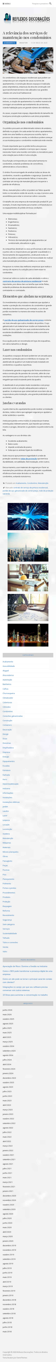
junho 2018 (7, 1327)
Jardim (5, 806)
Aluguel (6, 670)
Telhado (6, 938)
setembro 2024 (9, 1051)
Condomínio (32, 483)
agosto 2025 (8, 1023)
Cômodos (7, 707)
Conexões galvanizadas (13, 716)
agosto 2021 (8, 1164)
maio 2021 (7, 1177)
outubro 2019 (8, 1254)
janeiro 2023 (8, 1114)
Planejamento (8, 879)
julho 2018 (7, 1322)
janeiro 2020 (8, 1241)
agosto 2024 (8, 1055)
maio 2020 (7, 1227)
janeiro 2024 (8, 1073)
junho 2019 (7, 1272)
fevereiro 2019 (9, 1291)
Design (5, 734)
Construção (7, 720)
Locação (6, 824)
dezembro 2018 (9, 1300)
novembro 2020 (9, 1200)
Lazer (5, 815)
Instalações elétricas (11, 802)
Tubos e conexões (10, 942)
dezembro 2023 (9, 1078)
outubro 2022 (8, 1118)
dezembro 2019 (9, 1245)
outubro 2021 (8, 1155)
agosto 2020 (8, 1214)
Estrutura (6, 770)
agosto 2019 (8, 1263)
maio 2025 (7, 1032)
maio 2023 (7, 1100)
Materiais (6, 847)
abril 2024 (7, 1064)
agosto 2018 (8, 1318)
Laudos (6, 811)
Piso (4, 874)
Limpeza (6, 820)
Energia (6, 756)
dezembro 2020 (9, 1195)
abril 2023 (7, 1105)
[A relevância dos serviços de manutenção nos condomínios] (28, 60)
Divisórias (7, 743)
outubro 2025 (8, 1019)
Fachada (6, 775)
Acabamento (9, 43)
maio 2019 (7, 1277)
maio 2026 (7, 1014)
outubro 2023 (8, 1082)
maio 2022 (7, 1137)
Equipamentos (9, 761)
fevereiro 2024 (9, 1069)
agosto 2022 (8, 1128)
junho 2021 (7, 1173)
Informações (8, 793)
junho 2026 (7, 1010)
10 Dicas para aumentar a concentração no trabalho (25, 995)
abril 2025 (7, 1037)
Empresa (6, 752)
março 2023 (8, 1109)
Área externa (8, 675)
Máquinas (7, 843)
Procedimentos (9, 892)
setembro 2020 (9, 1209)
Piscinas (6, 870)
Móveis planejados (10, 852)
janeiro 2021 (8, 1191)
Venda (5, 947)
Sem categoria (9, 924)
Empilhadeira (8, 747)
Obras (5, 856)
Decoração (7, 729)
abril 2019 (7, 1282)
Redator (24, 43)
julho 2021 (7, 1168)
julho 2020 (7, 1218)
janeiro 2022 (8, 1150)
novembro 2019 (9, 1250)
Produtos (6, 897)
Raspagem (7, 906)
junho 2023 (7, 1096)
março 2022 (8, 1146)
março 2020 (8, 1236)
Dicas (5, 738)
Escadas (6, 766)
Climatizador (8, 698)
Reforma (6, 910)
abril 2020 (7, 1232)
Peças (5, 865)
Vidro (5, 951)
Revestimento (8, 915)
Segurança (7, 920)
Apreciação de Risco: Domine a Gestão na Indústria (25, 966)
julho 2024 (7, 1060)
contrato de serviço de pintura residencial (30, 487)
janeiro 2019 (8, 1295)
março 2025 (8, 1041)
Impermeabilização (10, 784)
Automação (7, 679)
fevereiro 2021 (9, 1186)
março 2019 (8, 1286)
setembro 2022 (9, 1123)
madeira (6, 834)
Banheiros (7, 684)
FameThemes (22, 1358)
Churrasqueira (9, 693)
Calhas (5, 689)
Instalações (7, 797)
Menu (8, 4)
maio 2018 (7, 1331)
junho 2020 (7, 1223)
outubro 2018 (8, 1309)
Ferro (5, 779)
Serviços (6, 929)
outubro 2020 (8, 1204)
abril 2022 (7, 1141)
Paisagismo (7, 861)
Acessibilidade (9, 666)
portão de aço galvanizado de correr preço (20, 490)
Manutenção (43, 483)
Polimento (7, 883)
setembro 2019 (9, 1259)
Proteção (6, 901)
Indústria (6, 788)
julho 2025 (7, 1028)
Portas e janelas (9, 888)
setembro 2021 (9, 1159)
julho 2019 (7, 1268)
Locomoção (7, 829)
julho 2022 (7, 1132)
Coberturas (7, 702)
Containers (7, 725)
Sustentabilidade (10, 933)
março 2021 (8, 1182)
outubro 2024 (8, 1046)
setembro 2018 (9, 1313)
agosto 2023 (8, 1087)
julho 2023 (7, 1091)
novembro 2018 (9, 1304)
